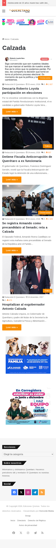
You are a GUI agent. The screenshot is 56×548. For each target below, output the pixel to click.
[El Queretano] (19, 11)
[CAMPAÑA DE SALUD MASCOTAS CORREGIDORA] (28, 424)
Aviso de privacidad (28, 525)
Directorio (21, 520)
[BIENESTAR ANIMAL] (28, 373)
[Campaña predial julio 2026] (28, 22)
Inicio (6, 39)
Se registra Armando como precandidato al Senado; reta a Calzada (24, 227)
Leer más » (12, 111)
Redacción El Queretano (14, 84)
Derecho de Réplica (37, 520)
